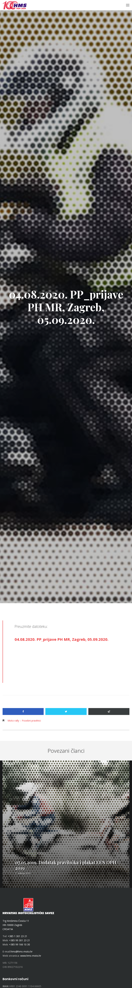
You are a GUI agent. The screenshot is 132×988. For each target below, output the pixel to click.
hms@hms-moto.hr (21, 951)
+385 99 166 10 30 (19, 944)
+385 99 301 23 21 (19, 940)
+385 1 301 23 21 (17, 936)
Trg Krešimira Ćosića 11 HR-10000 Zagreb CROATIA (16, 925)
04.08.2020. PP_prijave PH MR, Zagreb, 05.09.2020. (61, 639)
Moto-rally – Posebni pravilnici (24, 720)
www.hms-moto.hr (30, 955)
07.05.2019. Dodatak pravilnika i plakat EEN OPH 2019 (65, 865)
